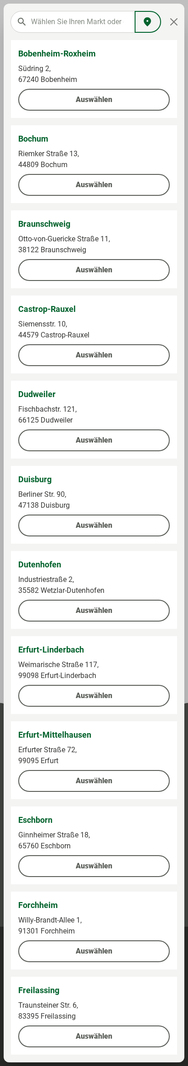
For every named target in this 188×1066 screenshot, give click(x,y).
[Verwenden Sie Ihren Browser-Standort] (148, 22)
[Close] (173, 22)
